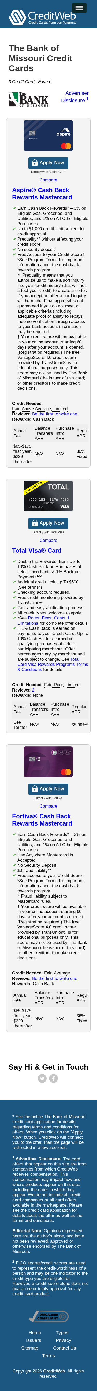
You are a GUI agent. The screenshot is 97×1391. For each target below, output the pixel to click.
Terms (48, 1355)
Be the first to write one (54, 414)
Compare (48, 180)
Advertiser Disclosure (75, 96)
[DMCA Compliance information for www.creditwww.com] (48, 1320)
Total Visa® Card (37, 550)
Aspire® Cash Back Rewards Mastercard (42, 194)
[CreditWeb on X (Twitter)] (42, 1078)
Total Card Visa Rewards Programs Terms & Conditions (52, 664)
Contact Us (64, 1348)
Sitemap (29, 1348)
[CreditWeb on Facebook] (53, 1078)
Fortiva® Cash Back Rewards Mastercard (42, 820)
